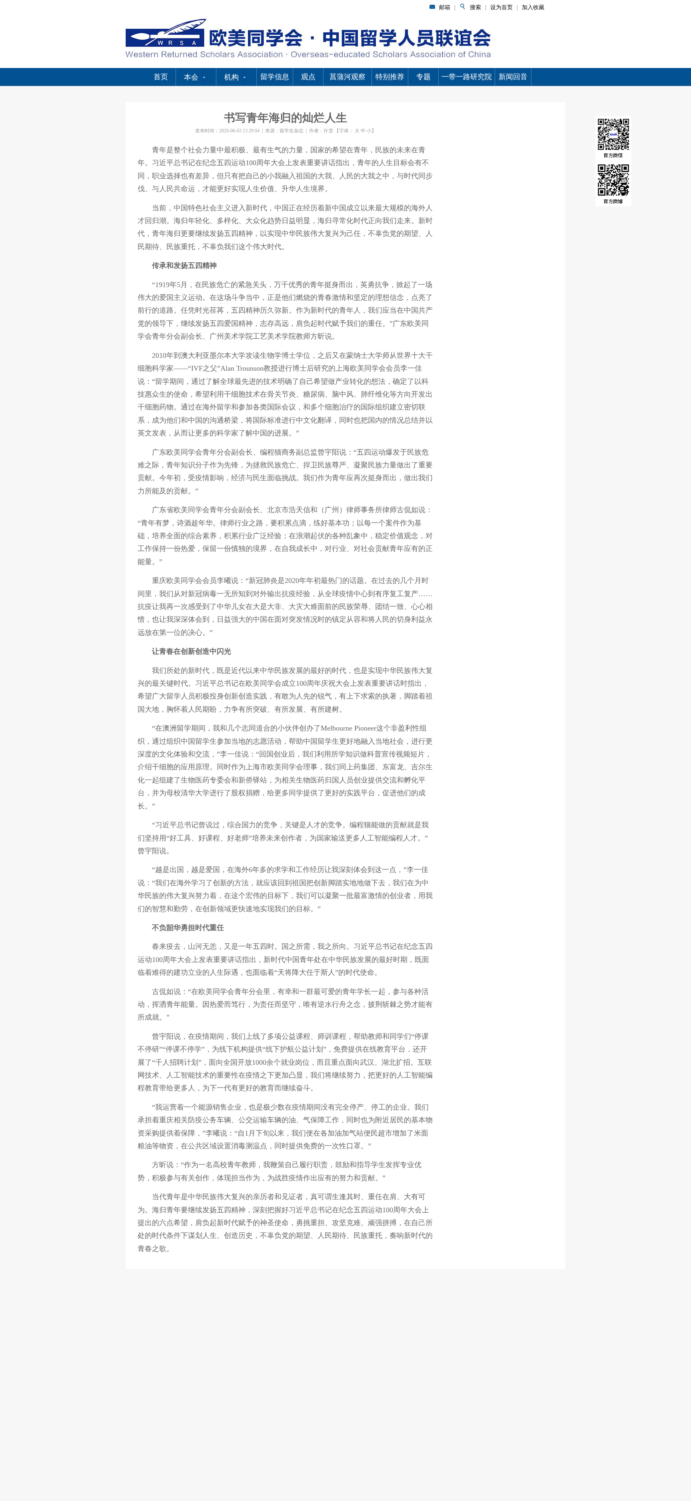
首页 (161, 77)
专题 (423, 77)
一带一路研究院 (466, 77)
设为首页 (501, 7)
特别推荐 (389, 77)
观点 (308, 77)
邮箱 (444, 7)
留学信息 (274, 77)
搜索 (475, 7)
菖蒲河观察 (347, 77)
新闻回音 (513, 77)
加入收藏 (533, 7)
